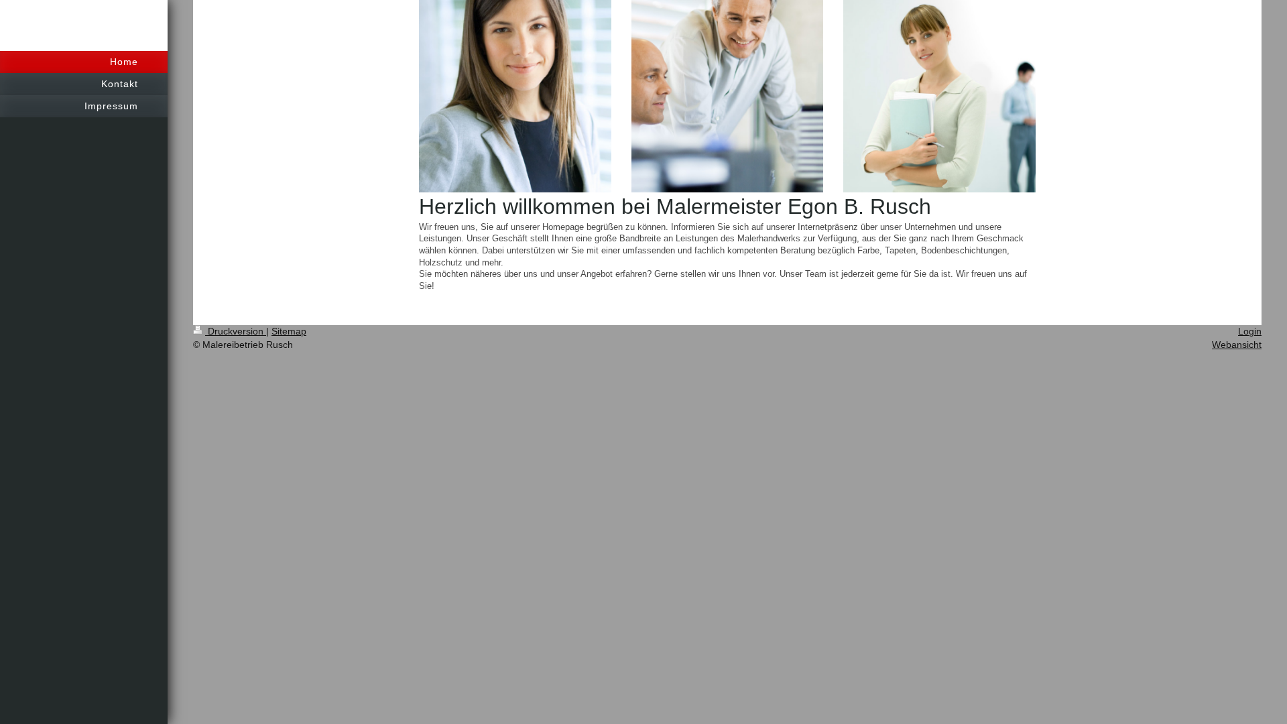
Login (1250, 331)
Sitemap (288, 331)
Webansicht (1237, 344)
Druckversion (235, 331)
